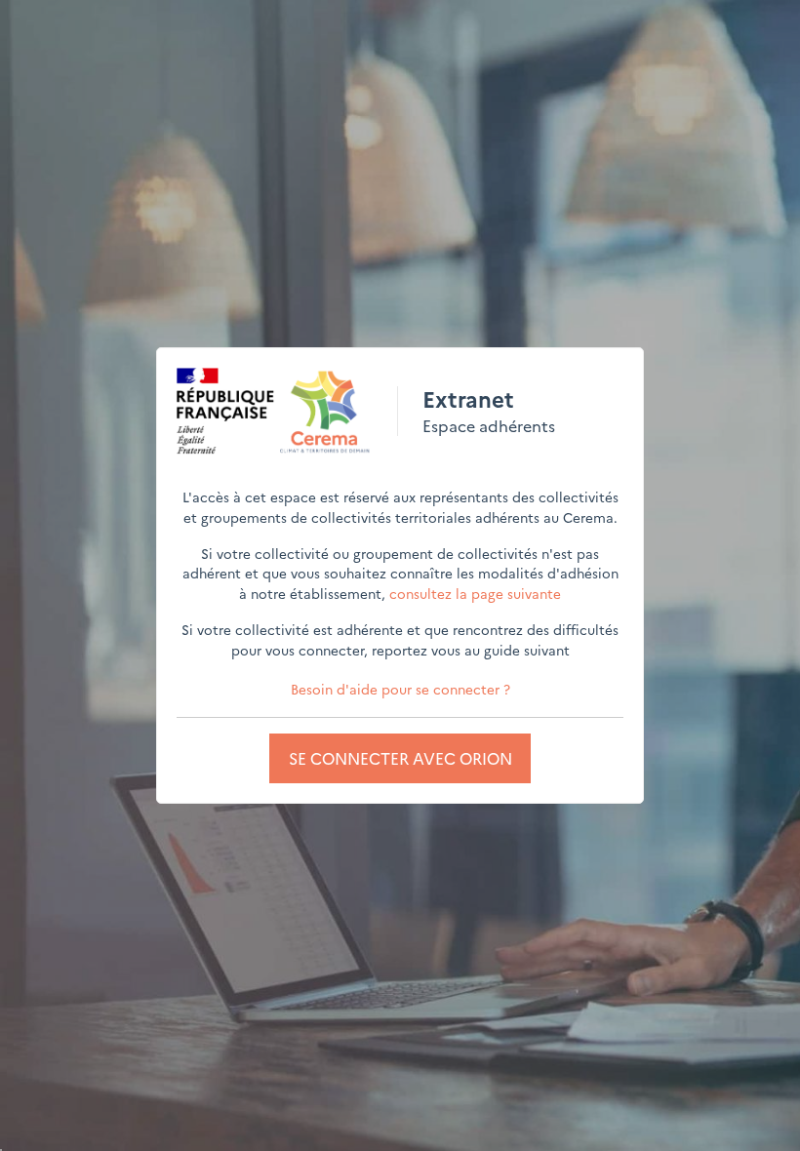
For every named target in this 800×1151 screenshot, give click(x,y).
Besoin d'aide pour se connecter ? (400, 688)
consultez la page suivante (475, 593)
